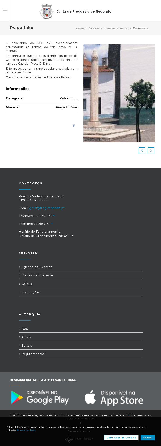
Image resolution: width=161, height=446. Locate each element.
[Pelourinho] (119, 93)
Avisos (26, 337)
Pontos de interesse (37, 275)
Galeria (26, 284)
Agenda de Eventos (36, 267)
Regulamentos (33, 354)
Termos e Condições (113, 415)
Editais (26, 345)
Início (80, 27)
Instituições (30, 292)
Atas (24, 328)
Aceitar (148, 437)
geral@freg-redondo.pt (47, 208)
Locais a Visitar (117, 27)
